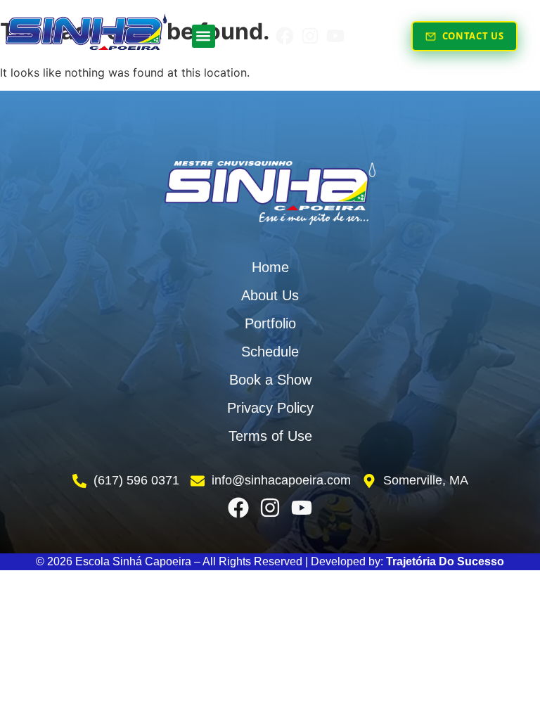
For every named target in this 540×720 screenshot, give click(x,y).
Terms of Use (270, 436)
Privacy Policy (270, 408)
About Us (270, 295)
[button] (203, 36)
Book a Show (270, 379)
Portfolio (270, 323)
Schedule (270, 351)
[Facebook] (285, 36)
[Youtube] (335, 36)
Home (270, 267)
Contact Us (473, 36)
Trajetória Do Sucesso (445, 561)
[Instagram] (310, 36)
